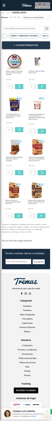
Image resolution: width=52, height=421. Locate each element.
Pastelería (27, 310)
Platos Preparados (27, 314)
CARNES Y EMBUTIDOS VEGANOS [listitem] (24, 36)
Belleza (27, 331)
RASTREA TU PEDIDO (26, 390)
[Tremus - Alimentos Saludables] (23, 5)
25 (15, 17)
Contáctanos (27, 345)
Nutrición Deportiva (27, 327)
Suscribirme (39, 262)
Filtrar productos (26, 45)
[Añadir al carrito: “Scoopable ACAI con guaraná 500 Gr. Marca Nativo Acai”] (19, 129)
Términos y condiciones (27, 350)
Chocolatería (27, 319)
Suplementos (27, 323)
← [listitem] (4, 36)
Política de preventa (27, 362)
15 (11, 17)
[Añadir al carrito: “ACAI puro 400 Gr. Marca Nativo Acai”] (42, 86)
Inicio (2, 13)
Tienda (8, 13)
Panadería (27, 306)
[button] (19, 98)
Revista (27, 375)
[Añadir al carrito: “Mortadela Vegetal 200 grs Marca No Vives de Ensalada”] (19, 172)
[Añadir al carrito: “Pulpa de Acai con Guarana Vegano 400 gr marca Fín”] (18, 215)
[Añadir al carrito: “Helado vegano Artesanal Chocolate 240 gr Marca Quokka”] (19, 86)
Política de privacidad (27, 358)
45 (19, 17)
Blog (27, 367)
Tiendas (27, 371)
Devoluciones (27, 354)
